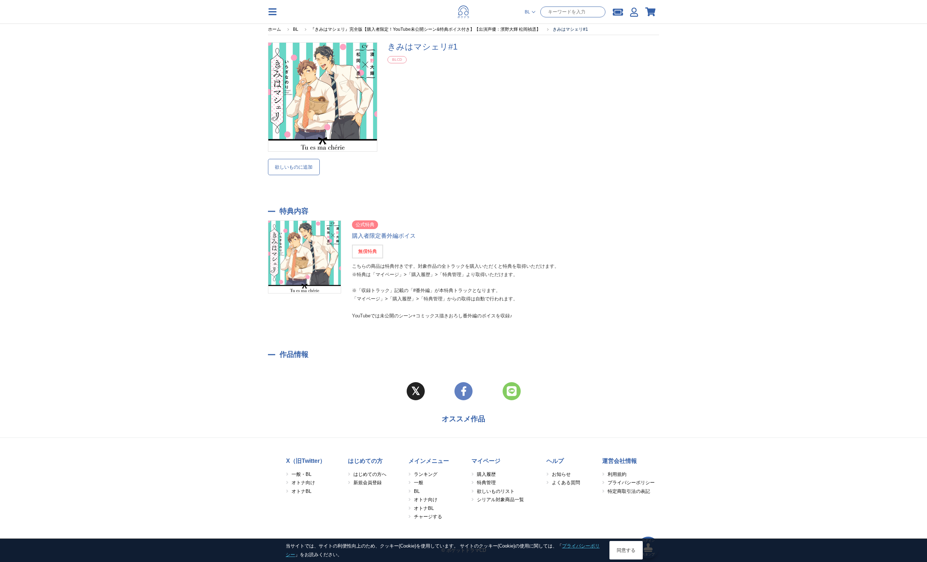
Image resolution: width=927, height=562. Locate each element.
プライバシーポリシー (631, 482)
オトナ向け (303, 482)
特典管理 (486, 482)
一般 (418, 482)
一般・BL (301, 474)
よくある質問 (566, 482)
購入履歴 (486, 474)
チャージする (428, 516)
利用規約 (617, 474)
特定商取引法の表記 (629, 491)
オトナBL (301, 491)
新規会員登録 (367, 482)
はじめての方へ (369, 474)
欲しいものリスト (496, 491)
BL (417, 491)
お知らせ (561, 474)
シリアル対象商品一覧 (500, 499)
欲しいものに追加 (294, 167)
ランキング (425, 474)
